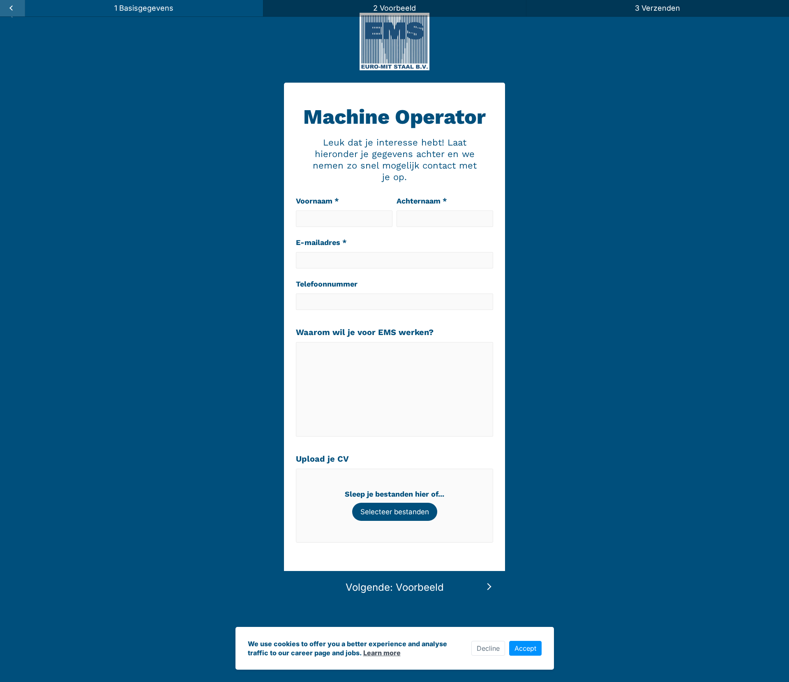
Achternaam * (422, 201)
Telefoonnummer (327, 284)
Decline (488, 648)
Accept (525, 648)
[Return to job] (12, 8)
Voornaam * (317, 201)
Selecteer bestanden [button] (394, 512)
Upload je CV (322, 459)
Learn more (382, 653)
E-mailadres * (321, 242)
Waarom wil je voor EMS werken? (365, 332)
